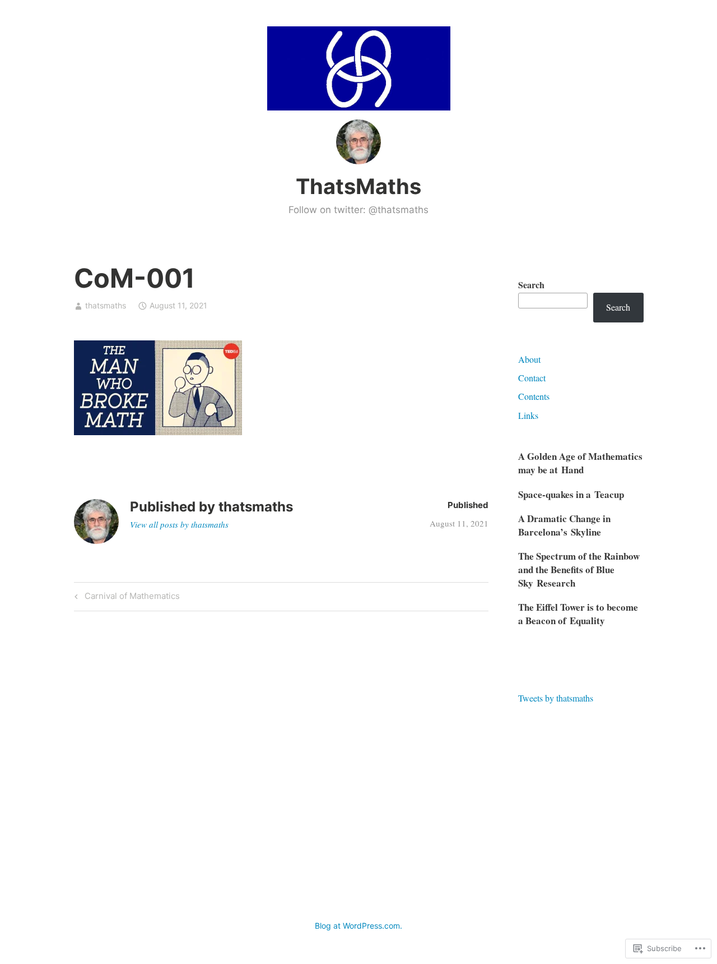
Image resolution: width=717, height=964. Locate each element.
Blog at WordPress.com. (358, 925)
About (529, 359)
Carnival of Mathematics (125, 598)
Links (528, 415)
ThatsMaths (358, 186)
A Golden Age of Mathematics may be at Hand (580, 463)
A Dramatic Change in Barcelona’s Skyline (564, 525)
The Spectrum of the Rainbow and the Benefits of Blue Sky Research (579, 569)
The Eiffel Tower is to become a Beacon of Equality (578, 614)
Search (531, 284)
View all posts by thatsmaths (179, 524)
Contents (534, 396)
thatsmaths (105, 305)
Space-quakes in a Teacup (571, 494)
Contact (532, 378)
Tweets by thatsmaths (555, 698)
